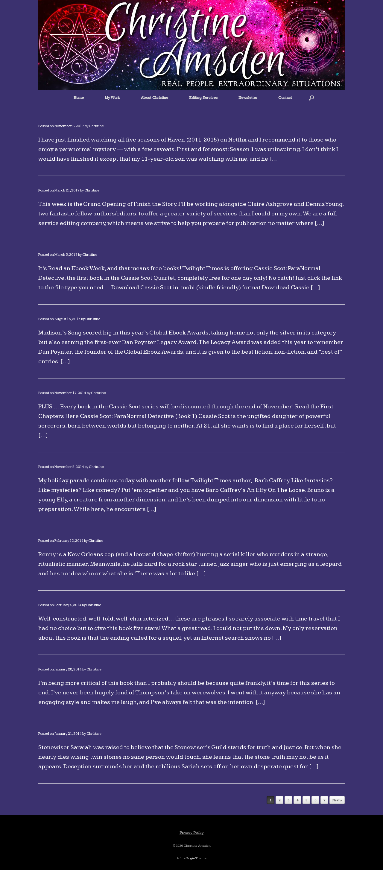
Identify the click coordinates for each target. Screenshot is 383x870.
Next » (337, 800)
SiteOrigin (187, 858)
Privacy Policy (192, 832)
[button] (311, 98)
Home (79, 97)
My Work (112, 97)
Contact (285, 97)
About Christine (154, 97)
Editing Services (203, 97)
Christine (96, 126)
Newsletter (248, 97)
